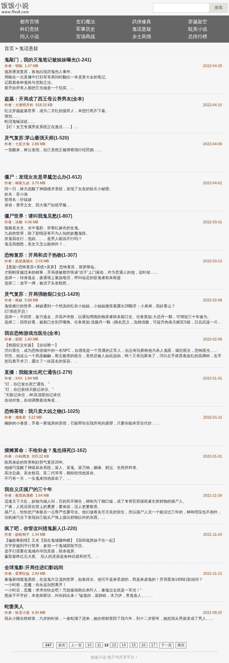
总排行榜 (197, 36)
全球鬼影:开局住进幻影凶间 (33, 567)
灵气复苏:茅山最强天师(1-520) (36, 137)
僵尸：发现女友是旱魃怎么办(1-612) (43, 176)
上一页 (76, 645)
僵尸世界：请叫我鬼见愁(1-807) (38, 216)
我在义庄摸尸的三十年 (28, 489)
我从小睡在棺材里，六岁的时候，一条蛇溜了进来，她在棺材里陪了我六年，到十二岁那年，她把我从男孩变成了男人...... (108, 618)
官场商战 (85, 36)
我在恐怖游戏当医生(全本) (32, 333)
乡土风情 (141, 36)
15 (133, 645)
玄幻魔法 (85, 21)
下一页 (166, 645)
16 (143, 645)
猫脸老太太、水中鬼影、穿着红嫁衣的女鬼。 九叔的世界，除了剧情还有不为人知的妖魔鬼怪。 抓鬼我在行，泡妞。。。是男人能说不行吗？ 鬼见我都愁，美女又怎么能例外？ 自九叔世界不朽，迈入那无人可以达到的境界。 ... (47, 236)
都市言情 (29, 21)
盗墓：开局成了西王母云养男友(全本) (44, 98)
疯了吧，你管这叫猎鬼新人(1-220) (40, 528)
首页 (9, 48)
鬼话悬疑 (141, 29)
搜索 (218, 7)
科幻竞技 (29, 29)
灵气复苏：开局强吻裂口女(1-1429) (42, 294)
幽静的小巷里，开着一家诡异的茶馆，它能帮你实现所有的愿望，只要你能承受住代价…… (82, 423)
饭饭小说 (98, 657)
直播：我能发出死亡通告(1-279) (38, 372)
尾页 (181, 645)
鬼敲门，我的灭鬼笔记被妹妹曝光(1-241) (47, 59)
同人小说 (29, 36)
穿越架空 (197, 21)
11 (99, 645)
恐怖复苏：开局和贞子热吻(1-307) (40, 255)
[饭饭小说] (15, 8)
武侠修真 (141, 21)
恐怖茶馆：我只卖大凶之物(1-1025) (42, 411)
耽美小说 (197, 29)
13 (114, 645)
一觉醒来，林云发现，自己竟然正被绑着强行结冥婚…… (52, 150)
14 (124, 645)
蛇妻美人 (14, 606)
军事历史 (85, 29)
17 (153, 645)
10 (89, 645)
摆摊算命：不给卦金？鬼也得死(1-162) (45, 450)
